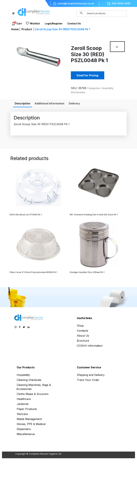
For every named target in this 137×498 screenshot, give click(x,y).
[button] (117, 46)
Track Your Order (88, 380)
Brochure (83, 340)
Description (22, 103)
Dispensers (24, 429)
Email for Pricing (87, 75)
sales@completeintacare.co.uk (76, 3)
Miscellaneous (26, 434)
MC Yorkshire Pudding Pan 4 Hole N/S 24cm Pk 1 (94, 214)
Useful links (84, 318)
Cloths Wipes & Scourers (32, 394)
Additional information (49, 103)
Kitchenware (78, 92)
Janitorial (22, 404)
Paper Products (27, 409)
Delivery (74, 103)
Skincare (22, 414)
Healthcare (24, 399)
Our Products (26, 367)
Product (27, 29)
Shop (80, 325)
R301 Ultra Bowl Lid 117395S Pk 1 (26, 214)
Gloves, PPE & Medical (31, 424)
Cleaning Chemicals (29, 380)
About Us (83, 335)
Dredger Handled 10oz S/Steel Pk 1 (87, 272)
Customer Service (89, 367)
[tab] (22, 103)
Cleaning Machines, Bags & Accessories (33, 387)
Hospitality (107, 88)
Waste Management (29, 419)
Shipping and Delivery (91, 375)
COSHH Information (90, 345)
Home (15, 29)
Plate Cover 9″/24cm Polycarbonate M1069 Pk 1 (33, 272)
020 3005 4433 (121, 3)
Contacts (82, 330)
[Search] (81, 13)
